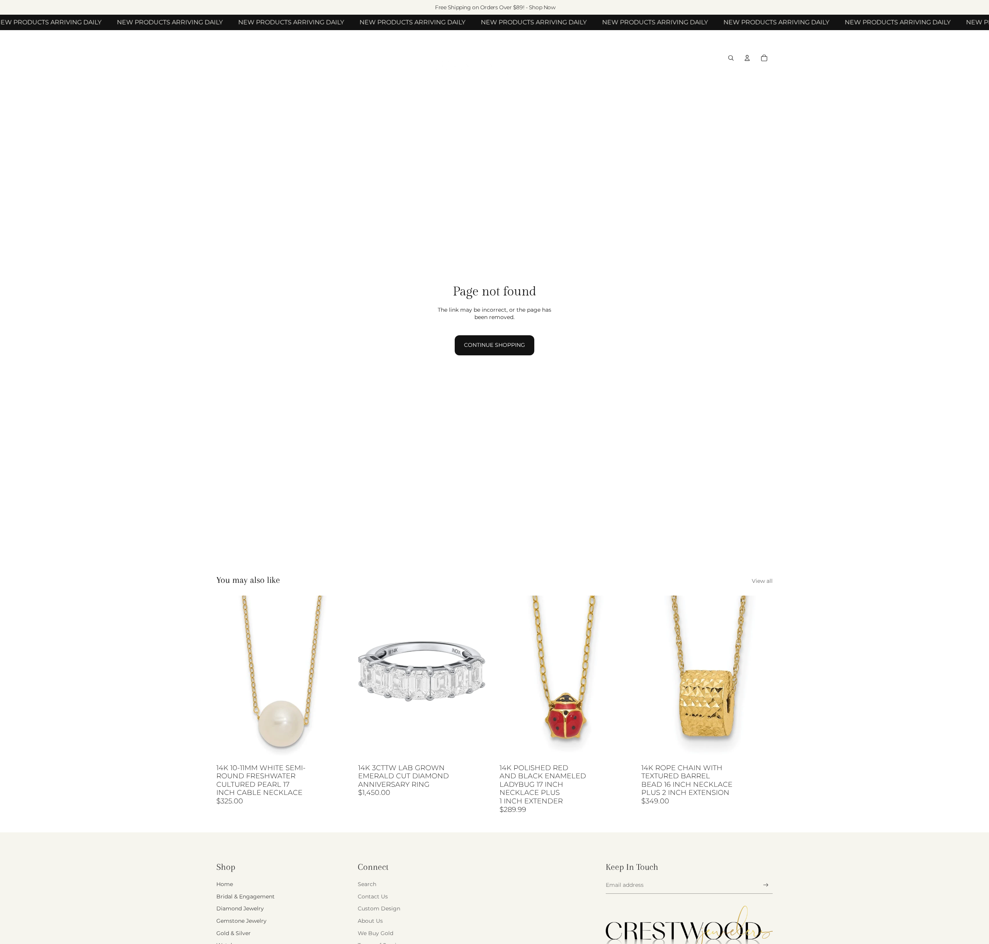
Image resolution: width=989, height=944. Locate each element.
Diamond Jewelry (240, 908)
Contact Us (373, 896)
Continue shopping (494, 344)
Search (367, 884)
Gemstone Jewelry (241, 920)
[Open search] (730, 57)
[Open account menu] (747, 57)
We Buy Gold (375, 933)
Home (224, 884)
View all (762, 580)
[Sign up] (766, 885)
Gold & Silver (233, 933)
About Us (370, 920)
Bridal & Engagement (245, 896)
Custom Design (379, 908)
